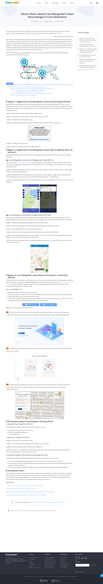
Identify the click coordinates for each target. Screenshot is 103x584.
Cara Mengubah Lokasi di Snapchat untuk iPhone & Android (87, 55)
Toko (30, 561)
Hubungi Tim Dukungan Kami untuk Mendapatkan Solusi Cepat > (47, 502)
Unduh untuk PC (31, 304)
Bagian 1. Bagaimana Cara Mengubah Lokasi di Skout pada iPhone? (29, 87)
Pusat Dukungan (63, 557)
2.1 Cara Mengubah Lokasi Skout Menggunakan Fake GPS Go (29, 90)
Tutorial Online (63, 559)
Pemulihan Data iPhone (49, 566)
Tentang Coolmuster (33, 557)
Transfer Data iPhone (49, 564)
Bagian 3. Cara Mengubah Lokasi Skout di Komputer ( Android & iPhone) (30, 93)
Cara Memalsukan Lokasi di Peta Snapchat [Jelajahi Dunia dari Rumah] (24, 485)
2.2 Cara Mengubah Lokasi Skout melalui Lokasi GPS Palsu (28, 92)
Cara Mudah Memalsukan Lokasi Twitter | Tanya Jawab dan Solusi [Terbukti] (26, 495)
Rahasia (35, 576)
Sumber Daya (32, 564)
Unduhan (31, 562)
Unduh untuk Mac (49, 304)
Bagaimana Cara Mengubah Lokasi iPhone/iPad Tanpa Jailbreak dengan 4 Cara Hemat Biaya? (30, 492)
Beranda (39, 3)
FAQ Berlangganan (64, 566)
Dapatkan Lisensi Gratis (34, 567)
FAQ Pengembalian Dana (65, 564)
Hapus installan (49, 576)
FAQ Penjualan (63, 562)
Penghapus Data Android (50, 561)
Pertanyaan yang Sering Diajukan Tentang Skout (24, 95)
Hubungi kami (32, 559)
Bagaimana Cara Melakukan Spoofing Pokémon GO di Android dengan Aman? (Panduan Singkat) (88, 50)
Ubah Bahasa (80, 572)
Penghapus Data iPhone (50, 567)
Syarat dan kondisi (29, 576)
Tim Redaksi (36, 21)
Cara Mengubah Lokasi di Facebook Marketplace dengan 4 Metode (87, 66)
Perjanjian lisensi (41, 576)
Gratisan (31, 566)
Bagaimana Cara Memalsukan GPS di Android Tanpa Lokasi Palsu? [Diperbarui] (88, 61)
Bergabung (93, 565)
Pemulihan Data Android (50, 559)
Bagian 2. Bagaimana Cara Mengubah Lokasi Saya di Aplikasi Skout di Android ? (32, 88)
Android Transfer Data (49, 557)
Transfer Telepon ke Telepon (50, 562)
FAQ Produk (62, 561)
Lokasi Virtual (49, 21)
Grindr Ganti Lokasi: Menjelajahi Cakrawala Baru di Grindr (21, 488)
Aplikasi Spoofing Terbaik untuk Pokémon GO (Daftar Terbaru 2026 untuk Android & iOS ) (87, 40)
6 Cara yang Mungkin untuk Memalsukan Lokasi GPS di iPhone (87, 45)
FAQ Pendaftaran (63, 567)
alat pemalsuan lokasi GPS (24, 162)
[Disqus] (40, 534)
